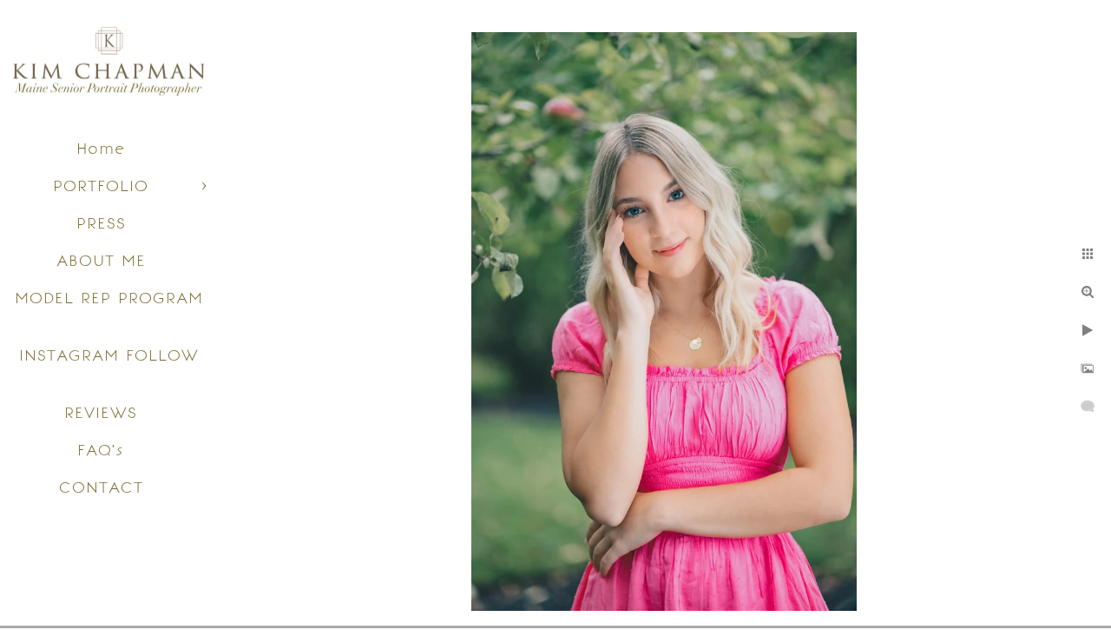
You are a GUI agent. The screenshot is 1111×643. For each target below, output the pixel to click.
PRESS (101, 223)
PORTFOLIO (100, 186)
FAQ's (100, 450)
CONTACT (101, 487)
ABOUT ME (101, 260)
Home (100, 148)
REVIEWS (100, 412)
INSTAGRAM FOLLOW (109, 355)
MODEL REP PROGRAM (109, 298)
